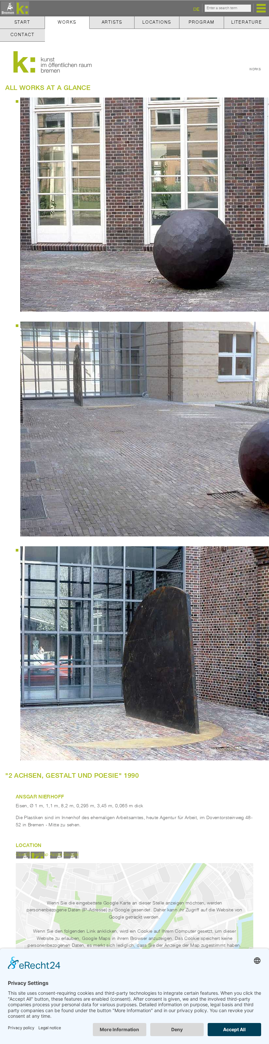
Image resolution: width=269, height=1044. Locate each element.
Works (67, 22)
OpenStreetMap (32, 854)
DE (196, 9)
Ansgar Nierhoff (40, 796)
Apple (56, 854)
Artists (112, 22)
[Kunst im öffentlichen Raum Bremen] (14, 9)
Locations (156, 22)
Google (70, 854)
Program (201, 22)
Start (22, 22)
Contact (22, 35)
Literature (246, 22)
